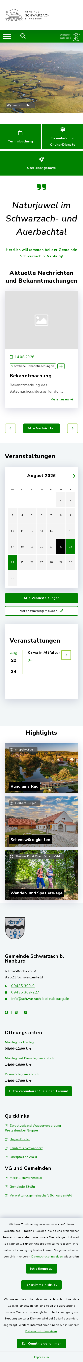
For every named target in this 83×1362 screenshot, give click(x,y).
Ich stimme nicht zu (41, 1285)
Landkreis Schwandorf (26, 1148)
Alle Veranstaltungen (42, 598)
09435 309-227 (25, 992)
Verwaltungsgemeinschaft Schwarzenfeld (41, 1195)
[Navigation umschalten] (7, 36)
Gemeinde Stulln (22, 1186)
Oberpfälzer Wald (23, 1157)
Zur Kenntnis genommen (41, 1343)
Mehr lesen (60, 399)
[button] (72, 428)
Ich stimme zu (41, 1269)
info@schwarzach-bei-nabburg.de (40, 998)
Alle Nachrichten (41, 428)
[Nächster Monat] (72, 475)
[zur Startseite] (27, 15)
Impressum (41, 1357)
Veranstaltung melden (39, 611)
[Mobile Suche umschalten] (23, 36)
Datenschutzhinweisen (47, 1256)
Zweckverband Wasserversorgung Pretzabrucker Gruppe (33, 1128)
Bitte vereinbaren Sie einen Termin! (38, 1091)
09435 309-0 (23, 985)
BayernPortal (20, 1139)
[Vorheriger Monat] (10, 475)
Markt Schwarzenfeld (26, 1178)
